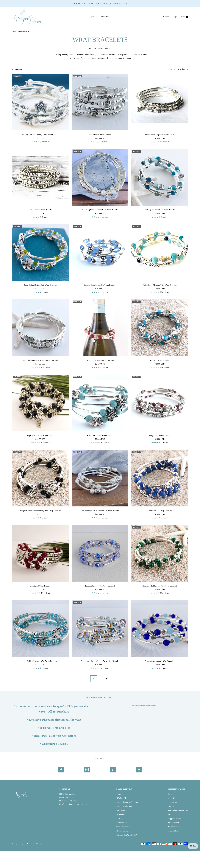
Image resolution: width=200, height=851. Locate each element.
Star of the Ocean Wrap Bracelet (100, 435)
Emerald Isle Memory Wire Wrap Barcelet (159, 586)
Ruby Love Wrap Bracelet (159, 435)
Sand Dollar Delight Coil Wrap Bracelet (40, 285)
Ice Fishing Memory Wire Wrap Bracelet (40, 661)
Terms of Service (123, 827)
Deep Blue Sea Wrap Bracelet (160, 511)
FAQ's (170, 814)
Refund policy (122, 831)
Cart (184, 17)
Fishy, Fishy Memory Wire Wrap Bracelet (160, 285)
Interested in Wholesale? (126, 835)
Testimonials (121, 823)
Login (175, 17)
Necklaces (120, 810)
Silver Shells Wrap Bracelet (100, 135)
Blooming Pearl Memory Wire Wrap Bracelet (100, 210)
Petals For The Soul (124, 806)
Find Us (171, 806)
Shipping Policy (174, 819)
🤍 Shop (94, 17)
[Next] (106, 678)
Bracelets (120, 814)
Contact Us (172, 802)
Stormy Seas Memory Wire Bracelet (159, 661)
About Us (171, 798)
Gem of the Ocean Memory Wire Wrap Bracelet (100, 511)
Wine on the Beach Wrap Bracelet (100, 360)
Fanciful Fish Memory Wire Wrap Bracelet (40, 360)
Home (14, 31)
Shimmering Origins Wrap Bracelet (159, 135)
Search (166, 17)
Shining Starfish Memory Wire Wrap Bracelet (40, 135)
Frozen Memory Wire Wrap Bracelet (100, 586)
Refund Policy (173, 823)
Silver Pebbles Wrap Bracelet (40, 210)
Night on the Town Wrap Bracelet (40, 435)
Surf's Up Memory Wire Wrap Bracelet (159, 210)
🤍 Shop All (121, 798)
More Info (105, 17)
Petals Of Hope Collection (127, 802)
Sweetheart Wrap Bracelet (40, 586)
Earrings (119, 819)
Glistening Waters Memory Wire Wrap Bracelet (100, 661)
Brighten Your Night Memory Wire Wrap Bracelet (40, 511)
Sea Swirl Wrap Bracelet (159, 360)
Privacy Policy (174, 827)
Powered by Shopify (34, 844)
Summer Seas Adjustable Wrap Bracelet (100, 285)
